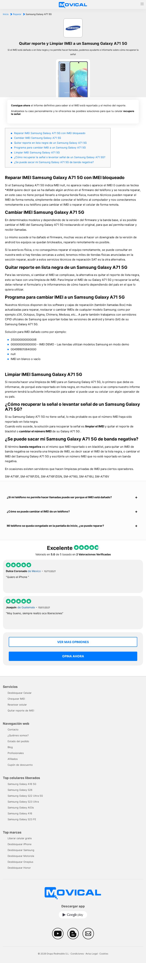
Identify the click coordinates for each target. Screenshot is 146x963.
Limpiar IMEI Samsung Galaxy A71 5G (37, 152)
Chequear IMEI (16, 698)
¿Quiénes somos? (18, 735)
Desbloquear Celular (20, 692)
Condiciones (77, 953)
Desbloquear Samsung (21, 850)
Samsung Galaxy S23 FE (22, 819)
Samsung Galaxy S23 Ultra (23, 801)
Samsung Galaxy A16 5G (22, 783)
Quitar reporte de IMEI (21, 710)
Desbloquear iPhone (20, 844)
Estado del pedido (18, 741)
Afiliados (13, 758)
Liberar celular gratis (20, 838)
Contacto (13, 729)
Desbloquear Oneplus (20, 861)
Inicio (6, 14)
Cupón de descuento (20, 764)
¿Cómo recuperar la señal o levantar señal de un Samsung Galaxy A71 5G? (59, 157)
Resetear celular (17, 704)
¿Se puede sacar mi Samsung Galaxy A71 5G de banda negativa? (54, 162)
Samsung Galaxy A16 (20, 813)
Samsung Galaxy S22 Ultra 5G (25, 795)
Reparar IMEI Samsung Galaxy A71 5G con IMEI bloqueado (49, 133)
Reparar (17, 14)
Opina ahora (73, 656)
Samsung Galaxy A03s (21, 807)
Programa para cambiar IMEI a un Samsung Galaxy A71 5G (50, 147)
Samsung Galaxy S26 (20, 789)
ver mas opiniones (73, 642)
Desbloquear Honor (19, 867)
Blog (10, 747)
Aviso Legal (92, 953)
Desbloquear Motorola (21, 855)
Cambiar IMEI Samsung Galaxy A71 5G (37, 137)
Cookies (103, 953)
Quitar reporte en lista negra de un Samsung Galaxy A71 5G (50, 142)
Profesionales (16, 753)
